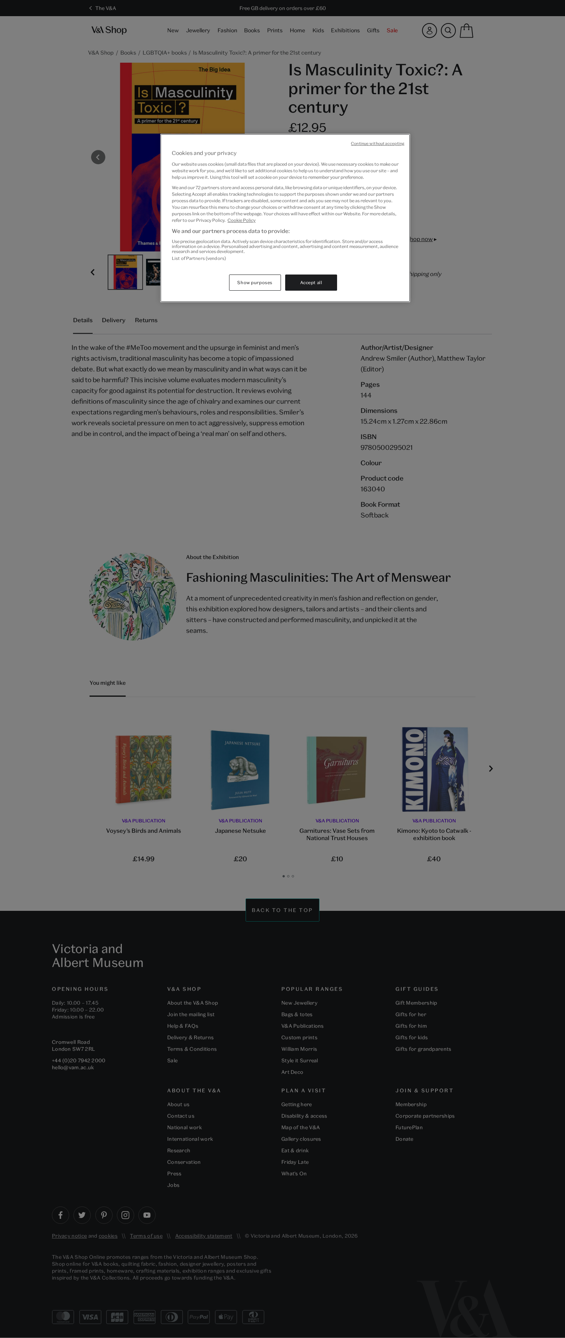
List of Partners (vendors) (199, 258)
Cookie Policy (242, 220)
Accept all (311, 282)
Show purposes (254, 282)
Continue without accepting (377, 143)
